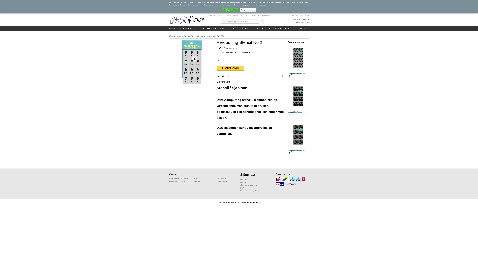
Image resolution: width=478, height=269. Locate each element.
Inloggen (295, 15)
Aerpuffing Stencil (200, 36)
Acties (303, 28)
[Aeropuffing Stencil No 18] (298, 96)
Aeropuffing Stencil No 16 (298, 151)
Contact (220, 15)
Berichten (211, 15)
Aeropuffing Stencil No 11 (297, 74)
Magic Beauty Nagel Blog (260, 15)
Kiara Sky (245, 28)
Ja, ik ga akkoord (230, 10)
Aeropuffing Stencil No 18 (298, 112)
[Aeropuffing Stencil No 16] (298, 134)
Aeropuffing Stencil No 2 (217, 36)
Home (171, 36)
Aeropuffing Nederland (212, 28)
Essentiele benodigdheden (182, 28)
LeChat (232, 28)
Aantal (219, 56)
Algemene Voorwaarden (234, 15)
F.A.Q (247, 15)
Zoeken (262, 21)
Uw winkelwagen (301, 20)
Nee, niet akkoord (248, 10)
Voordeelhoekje (283, 28)
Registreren (305, 15)
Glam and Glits (262, 28)
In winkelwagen (231, 68)
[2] (191, 62)
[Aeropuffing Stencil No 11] (298, 57)
